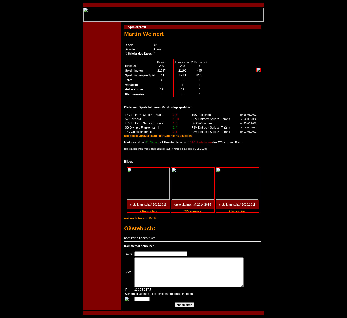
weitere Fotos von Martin (140, 218)
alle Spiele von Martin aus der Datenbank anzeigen (158, 136)
